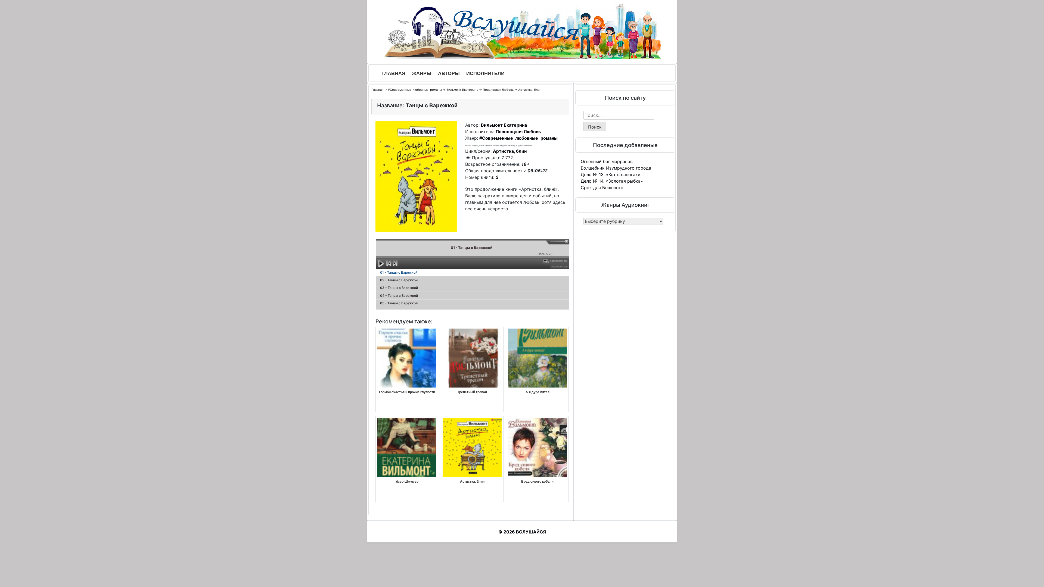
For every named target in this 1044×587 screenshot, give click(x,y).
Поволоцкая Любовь (498, 90)
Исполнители (485, 73)
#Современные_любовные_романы (415, 90)
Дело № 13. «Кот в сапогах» (610, 174)
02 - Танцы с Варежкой (399, 280)
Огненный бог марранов (607, 161)
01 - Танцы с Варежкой (398, 272)
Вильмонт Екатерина (462, 90)
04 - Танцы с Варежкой (399, 296)
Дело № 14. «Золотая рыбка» (612, 181)
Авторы (449, 73)
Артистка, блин (530, 90)
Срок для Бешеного (602, 187)
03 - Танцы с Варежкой (399, 288)
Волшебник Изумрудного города (616, 168)
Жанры (421, 73)
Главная (393, 73)
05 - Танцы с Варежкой (399, 303)
